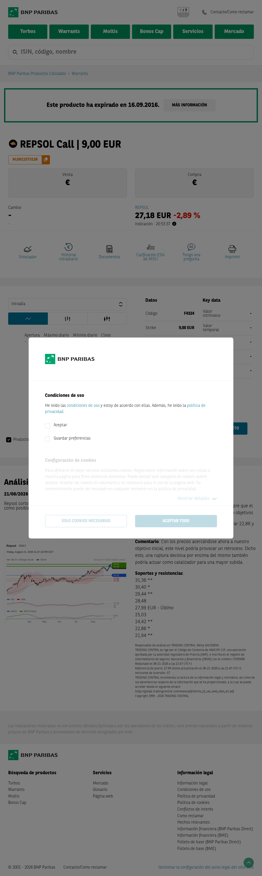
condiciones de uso (83, 406)
